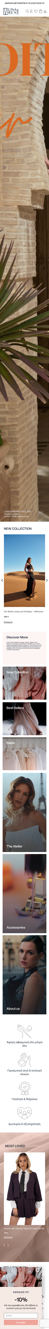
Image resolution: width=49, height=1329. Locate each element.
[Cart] (40, 11)
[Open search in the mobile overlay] (27, 11)
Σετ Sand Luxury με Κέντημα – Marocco (23, 611)
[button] (2, 580)
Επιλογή (8, 622)
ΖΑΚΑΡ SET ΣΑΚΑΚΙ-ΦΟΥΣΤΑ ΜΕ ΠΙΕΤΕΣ (24, 1228)
